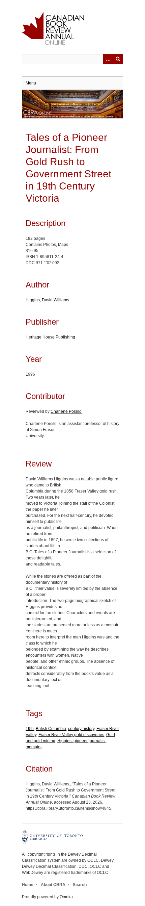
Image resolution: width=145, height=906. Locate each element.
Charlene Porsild (66, 411)
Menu (31, 83)
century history (81, 728)
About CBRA (53, 884)
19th (30, 728)
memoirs (33, 747)
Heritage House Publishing (50, 337)
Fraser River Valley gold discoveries (71, 734)
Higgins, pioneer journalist (81, 740)
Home (27, 884)
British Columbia (51, 728)
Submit (118, 59)
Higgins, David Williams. (48, 300)
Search (80, 884)
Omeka (66, 897)
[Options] (108, 59)
